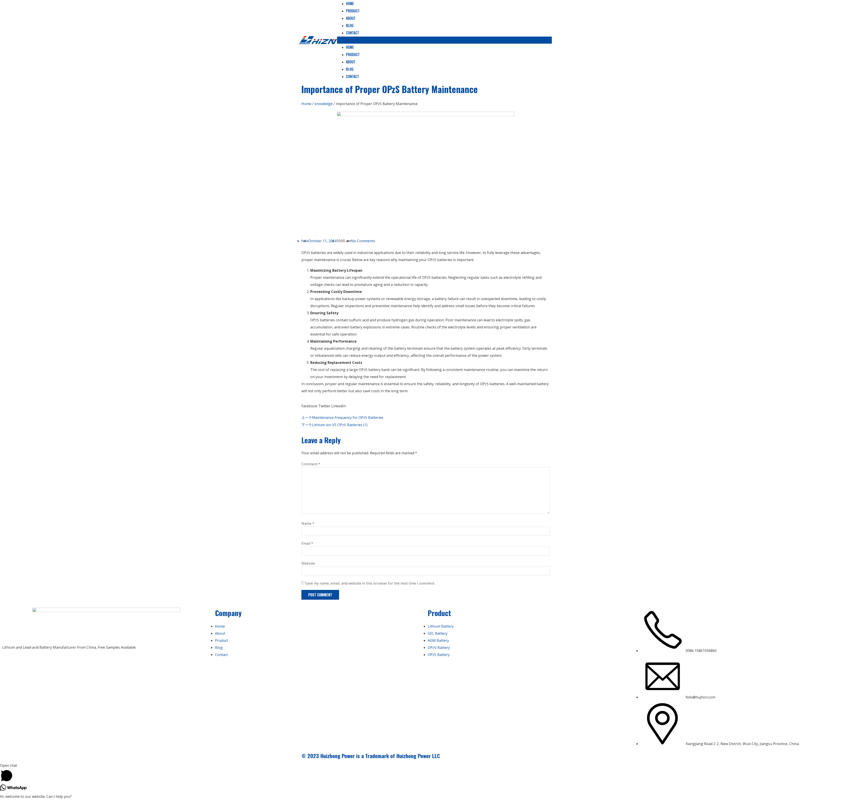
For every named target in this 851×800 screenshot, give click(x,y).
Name (307, 523)
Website (308, 563)
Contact (352, 32)
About (350, 18)
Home (350, 47)
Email (307, 543)
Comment (310, 464)
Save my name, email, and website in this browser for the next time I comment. (370, 583)
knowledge (323, 103)
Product (353, 11)
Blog (349, 25)
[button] (444, 40)
